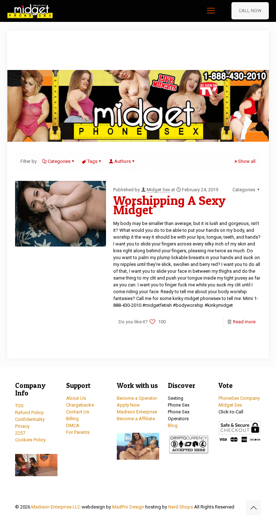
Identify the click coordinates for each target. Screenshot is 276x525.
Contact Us (77, 411)
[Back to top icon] (253, 507)
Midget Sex (158, 189)
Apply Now (128, 405)
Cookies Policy (30, 439)
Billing (72, 418)
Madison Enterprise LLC (56, 507)
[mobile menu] (211, 11)
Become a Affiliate (136, 418)
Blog (173, 425)
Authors (122, 161)
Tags (92, 161)
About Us (76, 398)
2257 (20, 433)
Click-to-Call (230, 411)
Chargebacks (80, 405)
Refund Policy (29, 412)
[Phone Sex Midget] (30, 11)
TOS (19, 405)
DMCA (72, 425)
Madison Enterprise (137, 411)
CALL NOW (250, 10)
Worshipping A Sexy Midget (169, 205)
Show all (247, 161)
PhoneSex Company (239, 398)
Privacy (22, 426)
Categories (59, 161)
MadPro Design (128, 507)
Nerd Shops (180, 507)
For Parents (77, 432)
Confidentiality (30, 419)
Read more (244, 321)
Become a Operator (137, 398)
